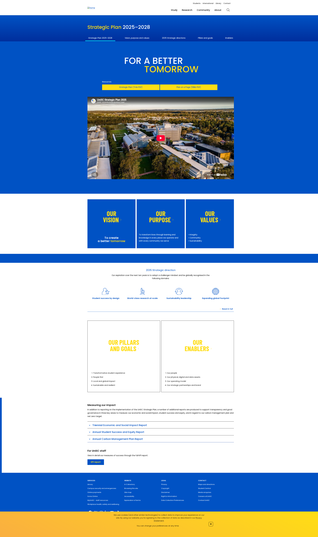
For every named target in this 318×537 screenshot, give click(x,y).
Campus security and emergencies (101, 488)
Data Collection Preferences (172, 500)
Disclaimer (165, 492)
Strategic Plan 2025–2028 (100, 38)
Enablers (229, 38)
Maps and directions (206, 484)
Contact (227, 3)
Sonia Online (92, 496)
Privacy (164, 484)
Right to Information (169, 496)
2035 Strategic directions (173, 38)
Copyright (165, 488)
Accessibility (129, 496)
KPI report (96, 462)
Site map (128, 492)
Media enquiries (204, 492)
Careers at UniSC (205, 496)
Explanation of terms (132, 500)
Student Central (204, 488)
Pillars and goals (205, 38)
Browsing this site (131, 488)
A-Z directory (129, 484)
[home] (91, 8)
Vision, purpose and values (137, 38)
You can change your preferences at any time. (158, 526)
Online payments (94, 492)
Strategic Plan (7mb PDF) (130, 87)
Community (203, 10)
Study (174, 10)
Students (196, 3)
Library (218, 3)
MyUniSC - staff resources (97, 500)
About (217, 10)
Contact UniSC (204, 500)
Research (187, 10)
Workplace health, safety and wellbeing (103, 504)
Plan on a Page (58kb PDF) (189, 87)
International (208, 3)
